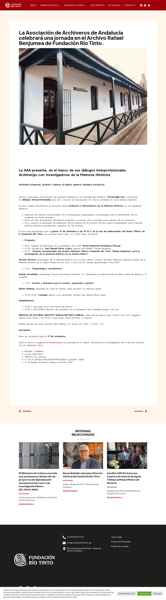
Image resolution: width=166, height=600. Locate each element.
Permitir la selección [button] (126, 593)
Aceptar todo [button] (144, 593)
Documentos (97, 5)
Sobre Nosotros (49, 5)
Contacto (130, 5)
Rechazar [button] (157, 593)
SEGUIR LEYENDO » (26, 504)
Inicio (33, 5)
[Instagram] (145, 5)
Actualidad (114, 5)
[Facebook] (141, 5)
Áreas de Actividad (74, 5)
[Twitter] (149, 5)
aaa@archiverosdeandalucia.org (51, 342)
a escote (113, 309)
